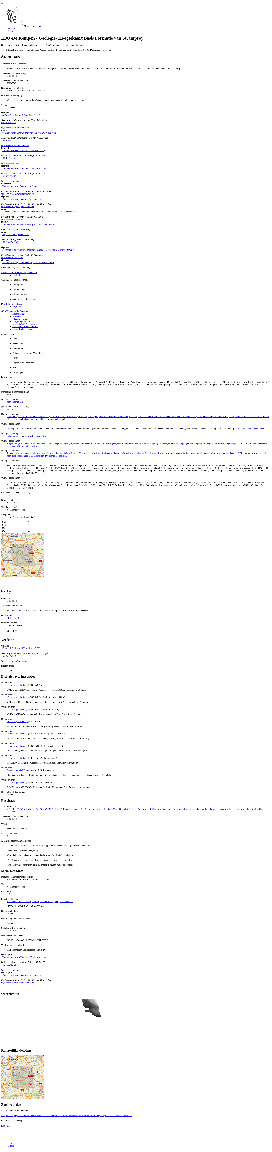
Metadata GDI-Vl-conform (24, 324)
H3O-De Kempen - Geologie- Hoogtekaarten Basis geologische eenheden (40, 901)
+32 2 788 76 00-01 (10, 242)
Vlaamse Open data (21, 319)
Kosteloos (16, 316)
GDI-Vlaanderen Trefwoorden (14, 311)
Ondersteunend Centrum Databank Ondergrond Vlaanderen (29, 133)
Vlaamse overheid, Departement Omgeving (21, 186)
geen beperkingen (15, 402)
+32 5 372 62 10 (8, 158)
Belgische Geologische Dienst (15, 234)
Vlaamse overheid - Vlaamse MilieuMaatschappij (24, 150)
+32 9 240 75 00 (8, 122)
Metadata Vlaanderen (33, 26)
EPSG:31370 (13, 618)
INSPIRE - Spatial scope (12, 304)
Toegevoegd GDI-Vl (21, 321)
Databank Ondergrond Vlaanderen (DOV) (21, 115)
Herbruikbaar (18, 314)
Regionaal (17, 306)
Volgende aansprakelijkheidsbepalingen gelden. (28, 436)
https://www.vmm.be (10, 163)
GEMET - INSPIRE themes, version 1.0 (19, 272)
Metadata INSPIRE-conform (25, 326)
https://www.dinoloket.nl (12, 219)
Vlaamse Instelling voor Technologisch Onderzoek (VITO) (28, 224)
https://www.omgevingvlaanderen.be (17, 194)
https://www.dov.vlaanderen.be (15, 127)
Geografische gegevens (22, 329)
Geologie (16, 275)
